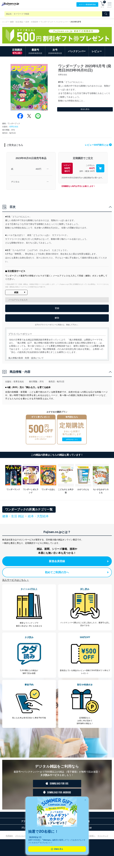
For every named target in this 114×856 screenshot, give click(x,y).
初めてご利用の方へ (57, 572)
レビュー (97, 51)
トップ (5, 22)
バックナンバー (62, 22)
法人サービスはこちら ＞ (15, 580)
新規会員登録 (57, 561)
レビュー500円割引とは (98, 145)
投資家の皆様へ (89, 836)
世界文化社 (13, 127)
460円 (38, 169)
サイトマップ (103, 836)
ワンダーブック (47, 22)
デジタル (15, 182)
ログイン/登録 (87, 4)
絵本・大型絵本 (32, 22)
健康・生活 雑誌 (16, 22)
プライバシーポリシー (24, 836)
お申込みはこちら (72, 439)
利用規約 (9, 836)
